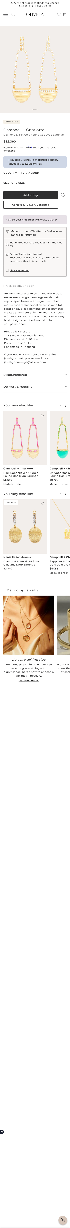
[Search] (13, 14)
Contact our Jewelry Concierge (30, 205)
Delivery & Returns (17, 386)
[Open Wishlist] (59, 14)
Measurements (15, 375)
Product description (19, 286)
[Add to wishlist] (63, 195)
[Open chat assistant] (62, 1220)
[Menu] (4, 14)
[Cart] (66, 14)
